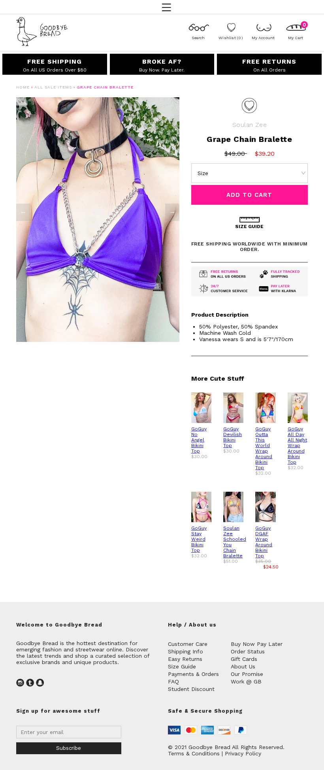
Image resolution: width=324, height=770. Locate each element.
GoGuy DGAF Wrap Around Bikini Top (263, 542)
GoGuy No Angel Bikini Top (199, 440)
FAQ (173, 681)
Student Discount (191, 689)
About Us (243, 666)
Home (23, 87)
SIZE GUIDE (249, 226)
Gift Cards (244, 659)
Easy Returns (185, 659)
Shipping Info (185, 651)
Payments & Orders (193, 674)
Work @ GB (246, 681)
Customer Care (187, 644)
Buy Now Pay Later (257, 644)
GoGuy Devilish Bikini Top (232, 437)
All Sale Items (53, 87)
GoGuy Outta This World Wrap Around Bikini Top (263, 448)
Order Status (248, 651)
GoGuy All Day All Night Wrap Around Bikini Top (297, 445)
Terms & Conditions (194, 753)
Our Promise (247, 674)
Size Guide (182, 666)
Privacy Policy (243, 753)
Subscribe (68, 748)
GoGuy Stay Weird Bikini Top (199, 539)
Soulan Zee (249, 124)
